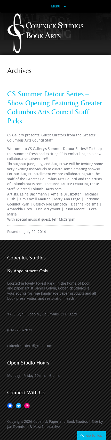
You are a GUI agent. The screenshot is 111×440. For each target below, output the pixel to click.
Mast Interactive (46, 427)
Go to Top (94, 435)
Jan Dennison (18, 427)
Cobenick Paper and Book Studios (60, 421)
